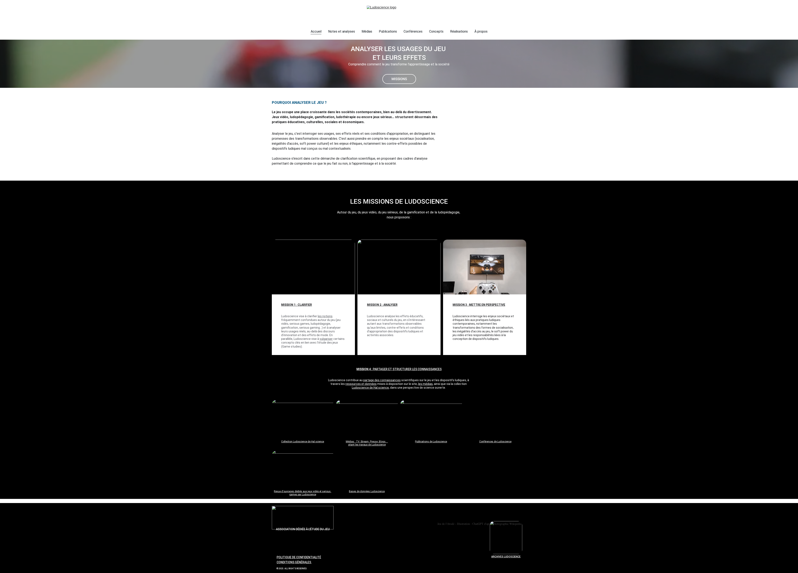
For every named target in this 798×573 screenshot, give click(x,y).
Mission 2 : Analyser (382, 304)
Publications (388, 31)
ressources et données (361, 384)
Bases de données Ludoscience (367, 491)
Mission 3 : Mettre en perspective (479, 304)
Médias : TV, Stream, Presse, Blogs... (367, 441)
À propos (481, 31)
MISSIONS (399, 79)
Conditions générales (294, 562)
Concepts (436, 31)
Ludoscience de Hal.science (370, 387)
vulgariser (326, 338)
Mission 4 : (364, 369)
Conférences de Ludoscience (495, 441)
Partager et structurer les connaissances (407, 369)
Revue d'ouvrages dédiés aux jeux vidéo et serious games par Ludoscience (302, 493)
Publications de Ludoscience (431, 441)
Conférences (413, 31)
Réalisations (459, 31)
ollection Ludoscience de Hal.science (303, 441)
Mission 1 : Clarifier (296, 304)
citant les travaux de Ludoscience (367, 444)
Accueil (316, 31)
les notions (325, 316)
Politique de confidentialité (299, 557)
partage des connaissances (382, 380)
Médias (367, 31)
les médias (425, 384)
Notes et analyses (341, 31)
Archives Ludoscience (506, 556)
